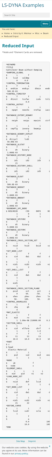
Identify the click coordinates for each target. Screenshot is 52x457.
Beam (46, 33)
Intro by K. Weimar (22, 33)
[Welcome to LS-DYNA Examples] (26, 5)
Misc (37, 33)
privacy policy (21, 453)
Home (7, 33)
